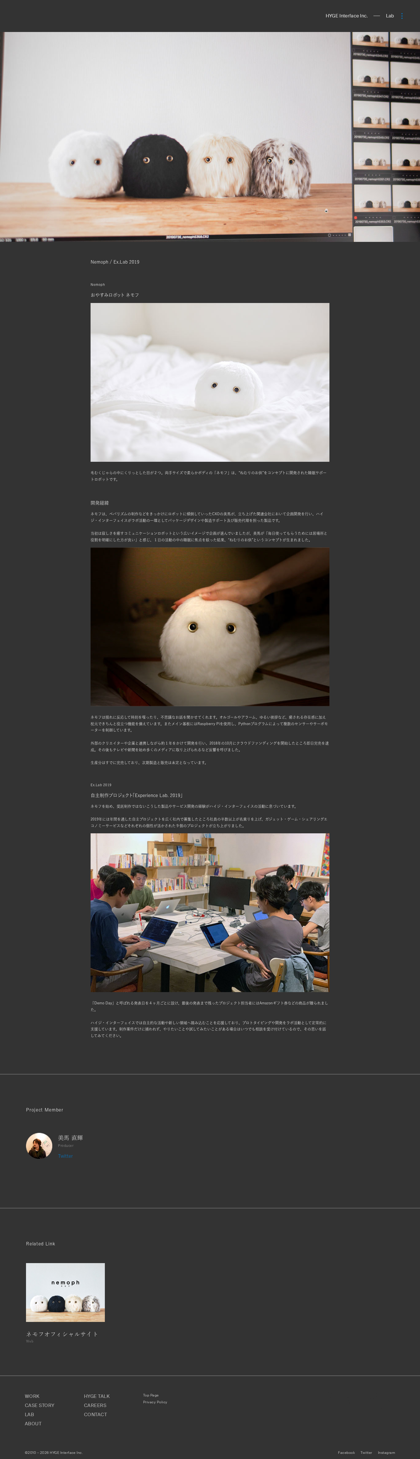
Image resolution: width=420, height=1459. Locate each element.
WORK (32, 1396)
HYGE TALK (97, 1396)
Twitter (65, 1156)
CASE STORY (40, 1405)
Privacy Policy (155, 1402)
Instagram (386, 1452)
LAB (29, 1415)
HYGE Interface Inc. (347, 16)
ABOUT (33, 1424)
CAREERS (95, 1405)
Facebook (346, 1452)
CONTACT (95, 1415)
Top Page (151, 1395)
